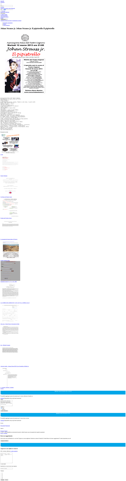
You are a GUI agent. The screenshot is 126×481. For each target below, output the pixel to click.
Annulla (2, 479)
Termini (5, 433)
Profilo (2, 18)
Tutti (3, 408)
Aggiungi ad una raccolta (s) (6, 20)
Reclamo (2, 431)
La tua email (3, 463)
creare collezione (4, 410)
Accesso (2, 7)
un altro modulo (14, 451)
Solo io (3, 409)
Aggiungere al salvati (16, 20)
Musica (4, 24)
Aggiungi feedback (4, 440)
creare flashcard (11, 8)
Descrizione (5, 402)
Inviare (6, 479)
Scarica (2, 388)
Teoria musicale (6, 25)
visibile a (2, 406)
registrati (2, 398)
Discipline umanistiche (8, 22)
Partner (5, 431)
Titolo (2, 399)
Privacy (2, 433)
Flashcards (3, 12)
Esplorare (2, 2)
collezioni (7, 12)
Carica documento (4, 8)
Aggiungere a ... (4, 19)
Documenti (3, 425)
